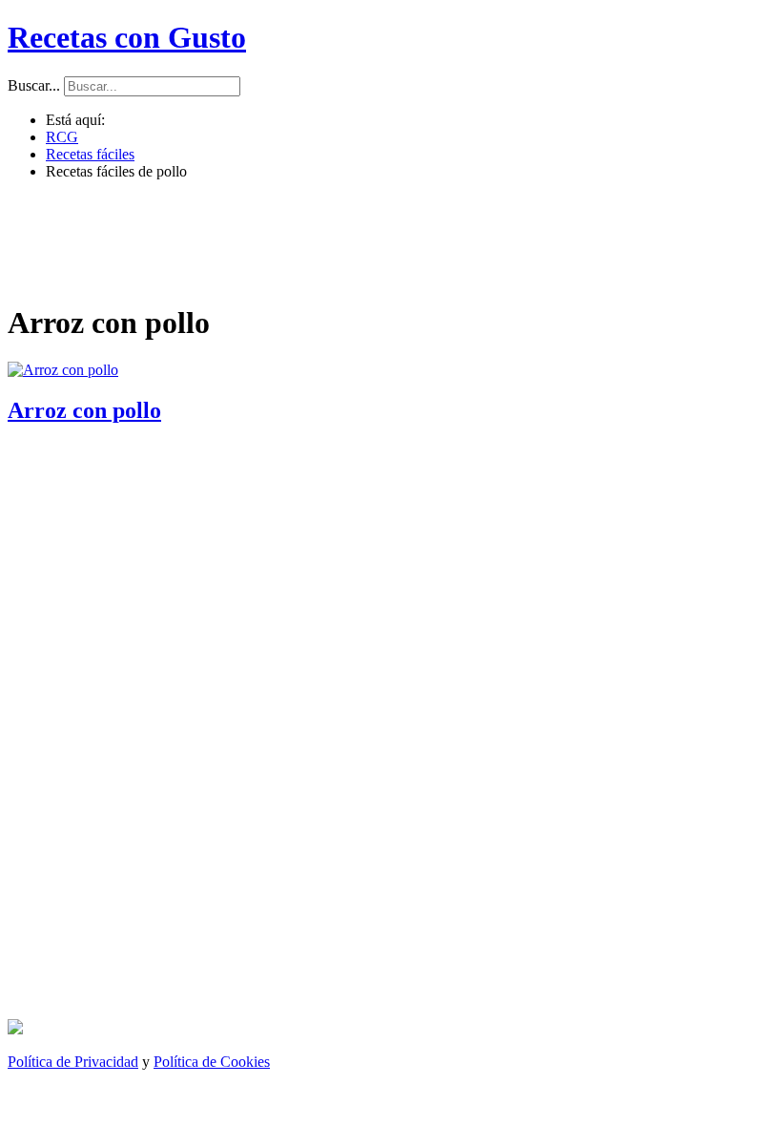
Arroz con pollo (84, 410)
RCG (62, 137)
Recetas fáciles (90, 154)
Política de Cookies (212, 1061)
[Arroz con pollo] (63, 370)
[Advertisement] (385, 239)
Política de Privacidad (73, 1061)
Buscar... (34, 85)
